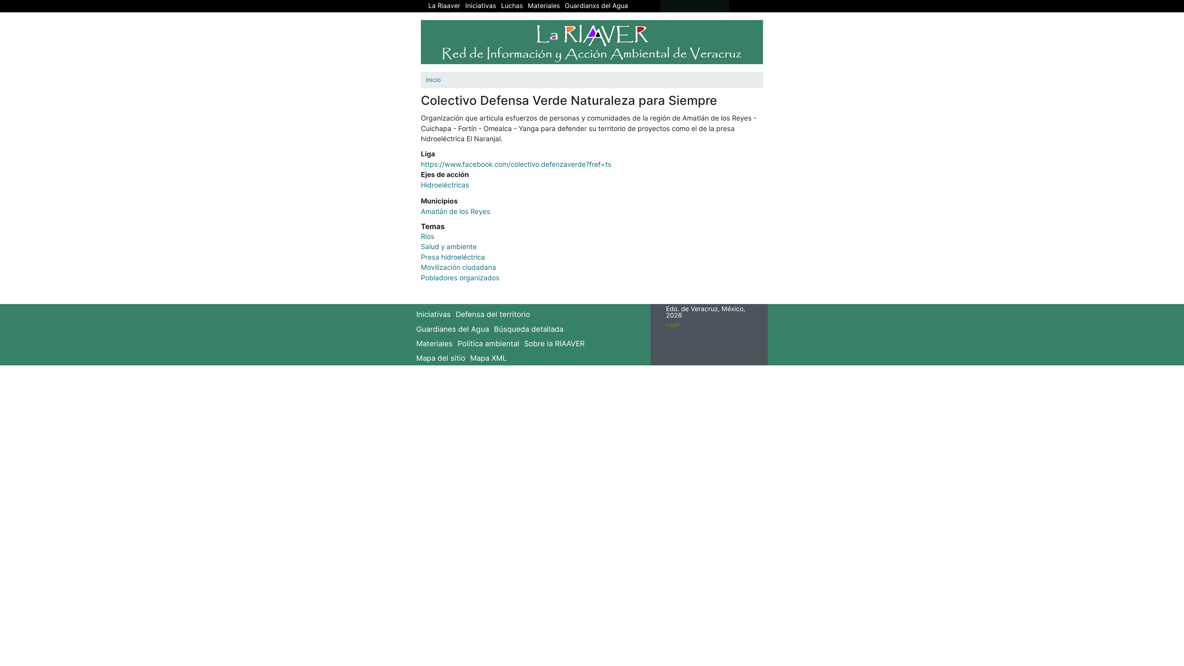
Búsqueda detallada (528, 329)
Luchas (512, 6)
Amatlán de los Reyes (455, 211)
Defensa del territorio (493, 314)
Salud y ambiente (449, 246)
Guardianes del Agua (452, 329)
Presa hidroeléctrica (453, 257)
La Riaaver (444, 6)
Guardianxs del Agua (596, 6)
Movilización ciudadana (458, 267)
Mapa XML (488, 358)
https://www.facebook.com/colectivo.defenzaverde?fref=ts (516, 164)
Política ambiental (488, 343)
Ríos (427, 236)
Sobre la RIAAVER (554, 343)
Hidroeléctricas (445, 185)
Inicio (433, 80)
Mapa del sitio (440, 358)
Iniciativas (480, 6)
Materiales (544, 6)
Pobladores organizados (460, 277)
